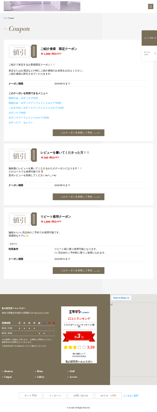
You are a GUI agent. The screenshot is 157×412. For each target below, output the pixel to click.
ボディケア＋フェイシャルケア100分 (29, 117)
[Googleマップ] (133, 339)
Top (5, 18)
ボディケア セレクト (21, 122)
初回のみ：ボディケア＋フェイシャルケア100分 (35, 103)
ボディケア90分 (17, 112)
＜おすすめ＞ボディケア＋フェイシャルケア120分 (36, 108)
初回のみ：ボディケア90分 (23, 98)
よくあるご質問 (130, 396)
